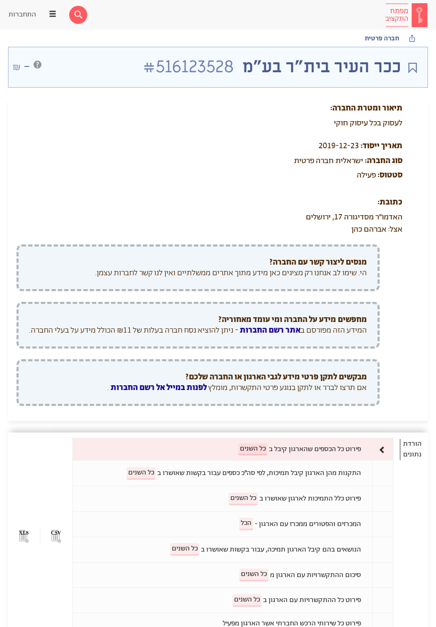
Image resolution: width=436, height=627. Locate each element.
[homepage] (406, 15)
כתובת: (390, 202)
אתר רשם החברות (270, 330)
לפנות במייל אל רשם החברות (158, 387)
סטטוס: (390, 175)
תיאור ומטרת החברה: (366, 108)
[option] (233, 449)
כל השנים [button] (253, 449)
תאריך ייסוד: (381, 145)
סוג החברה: (384, 160)
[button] (56, 536)
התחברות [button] (22, 15)
